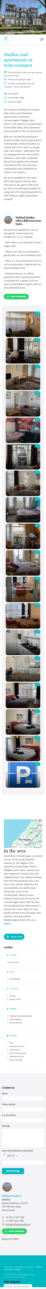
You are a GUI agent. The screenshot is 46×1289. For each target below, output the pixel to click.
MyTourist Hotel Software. (25, 1274)
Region (7, 923)
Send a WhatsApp (18, 296)
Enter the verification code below (17, 1151)
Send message (13, 1171)
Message (6, 1126)
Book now (16, 936)
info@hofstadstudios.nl (17, 1224)
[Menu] (42, 39)
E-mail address (9, 1115)
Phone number (8, 1104)
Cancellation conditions (24, 1267)
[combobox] (18, 1286)
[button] (3, 17)
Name (4, 1093)
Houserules (8, 1267)
